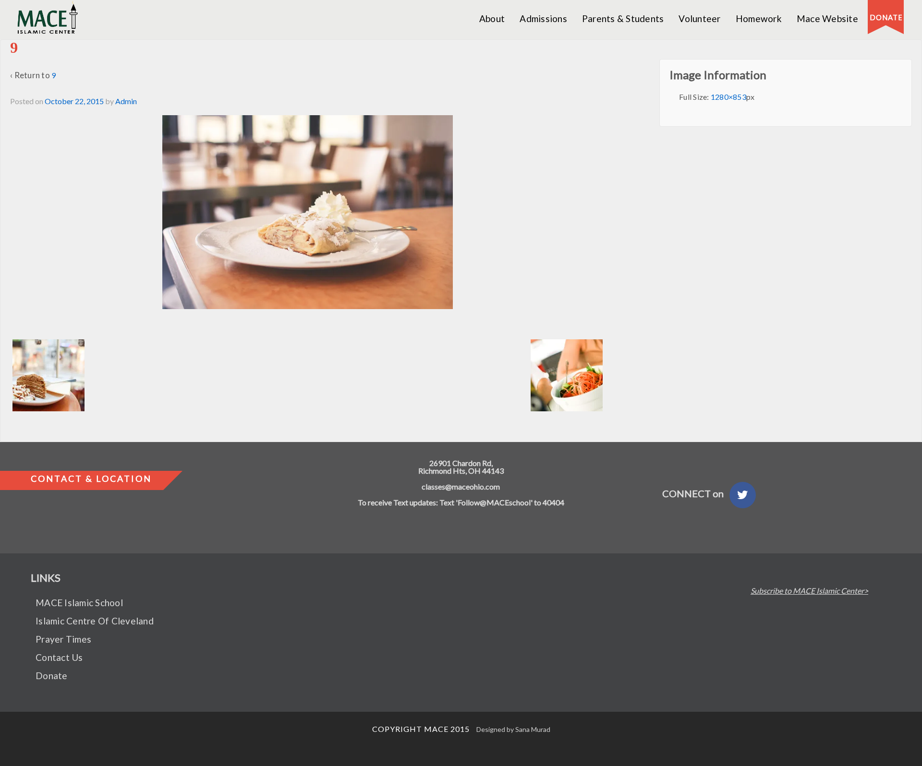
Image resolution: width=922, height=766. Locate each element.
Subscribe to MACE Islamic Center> (809, 591)
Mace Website (827, 18)
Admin (126, 101)
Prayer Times (63, 639)
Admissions (543, 18)
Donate (52, 675)
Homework (759, 18)
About (492, 18)
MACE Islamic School (79, 602)
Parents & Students (623, 18)
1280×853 (728, 96)
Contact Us (59, 657)
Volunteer (699, 18)
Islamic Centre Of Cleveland (95, 620)
